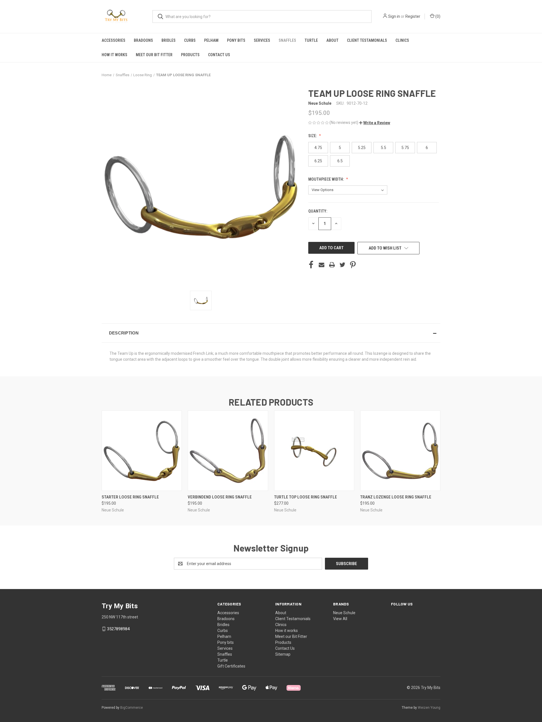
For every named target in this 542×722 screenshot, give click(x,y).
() (437, 16)
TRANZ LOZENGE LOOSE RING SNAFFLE (395, 497)
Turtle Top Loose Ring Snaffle (305, 497)
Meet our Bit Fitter (154, 54)
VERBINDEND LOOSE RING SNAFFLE (220, 497)
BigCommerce (131, 708)
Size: (313, 136)
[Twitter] (342, 265)
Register (412, 16)
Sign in (394, 16)
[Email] (321, 265)
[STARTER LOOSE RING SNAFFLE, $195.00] (142, 451)
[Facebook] (311, 265)
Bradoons (143, 40)
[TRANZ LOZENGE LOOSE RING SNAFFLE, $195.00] (400, 451)
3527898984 (118, 628)
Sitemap (282, 654)
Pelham (211, 40)
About (332, 40)
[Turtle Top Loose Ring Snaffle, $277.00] (314, 451)
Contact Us (219, 54)
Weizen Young (429, 708)
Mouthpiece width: (326, 179)
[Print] (332, 265)
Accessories (113, 40)
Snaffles (287, 40)
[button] (374, 123)
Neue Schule (344, 613)
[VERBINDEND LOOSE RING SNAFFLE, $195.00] (228, 451)
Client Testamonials (367, 40)
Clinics (402, 40)
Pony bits (236, 40)
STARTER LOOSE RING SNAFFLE (130, 497)
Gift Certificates (231, 666)
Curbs (190, 40)
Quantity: (317, 211)
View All (340, 618)
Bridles (168, 40)
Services (262, 40)
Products (190, 54)
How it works (114, 54)
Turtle (311, 40)
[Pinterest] (353, 265)
